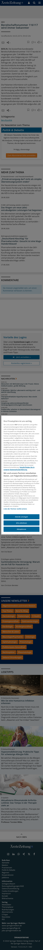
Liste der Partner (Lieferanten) (15, 509)
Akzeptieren (21, 529)
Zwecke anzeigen (21, 517)
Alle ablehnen (21, 523)
